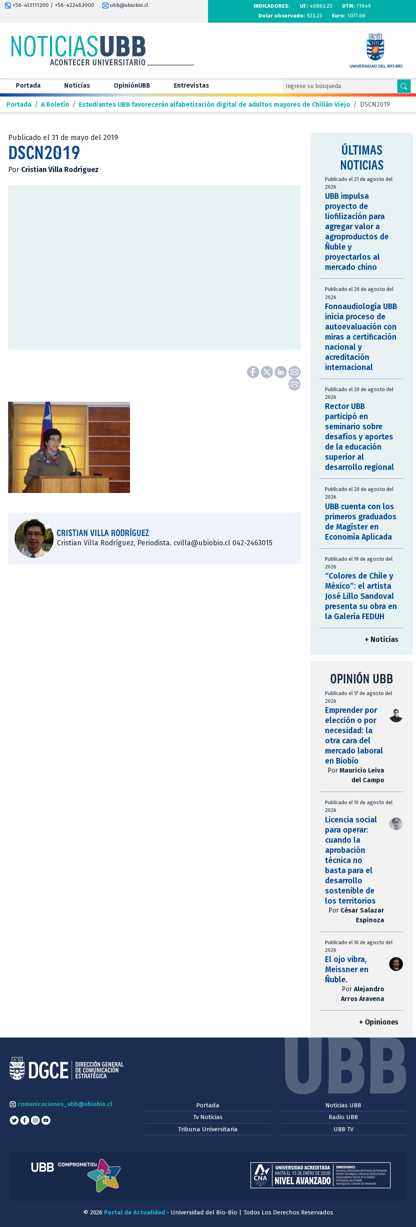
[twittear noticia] (268, 371)
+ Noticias (381, 639)
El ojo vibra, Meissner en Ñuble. (346, 969)
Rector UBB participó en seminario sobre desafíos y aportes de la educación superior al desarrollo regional (359, 437)
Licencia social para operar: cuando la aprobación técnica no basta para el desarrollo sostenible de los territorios (351, 860)
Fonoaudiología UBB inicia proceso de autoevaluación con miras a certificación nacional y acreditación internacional (361, 337)
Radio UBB (343, 1117)
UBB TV (343, 1129)
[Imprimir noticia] (294, 383)
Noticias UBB (343, 1105)
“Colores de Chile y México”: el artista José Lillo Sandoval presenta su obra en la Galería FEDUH (361, 596)
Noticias (77, 85)
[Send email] (294, 371)
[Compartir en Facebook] (254, 371)
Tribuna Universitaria (208, 1129)
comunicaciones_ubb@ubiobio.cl (64, 1104)
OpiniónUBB (132, 85)
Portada (28, 85)
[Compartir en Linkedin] (281, 371)
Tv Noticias (208, 1117)
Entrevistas (191, 85)
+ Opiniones (378, 1022)
